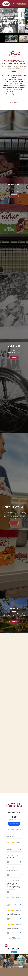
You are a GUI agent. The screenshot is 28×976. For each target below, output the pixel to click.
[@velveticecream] (6, 945)
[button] (14, 4)
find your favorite (17, 25)
